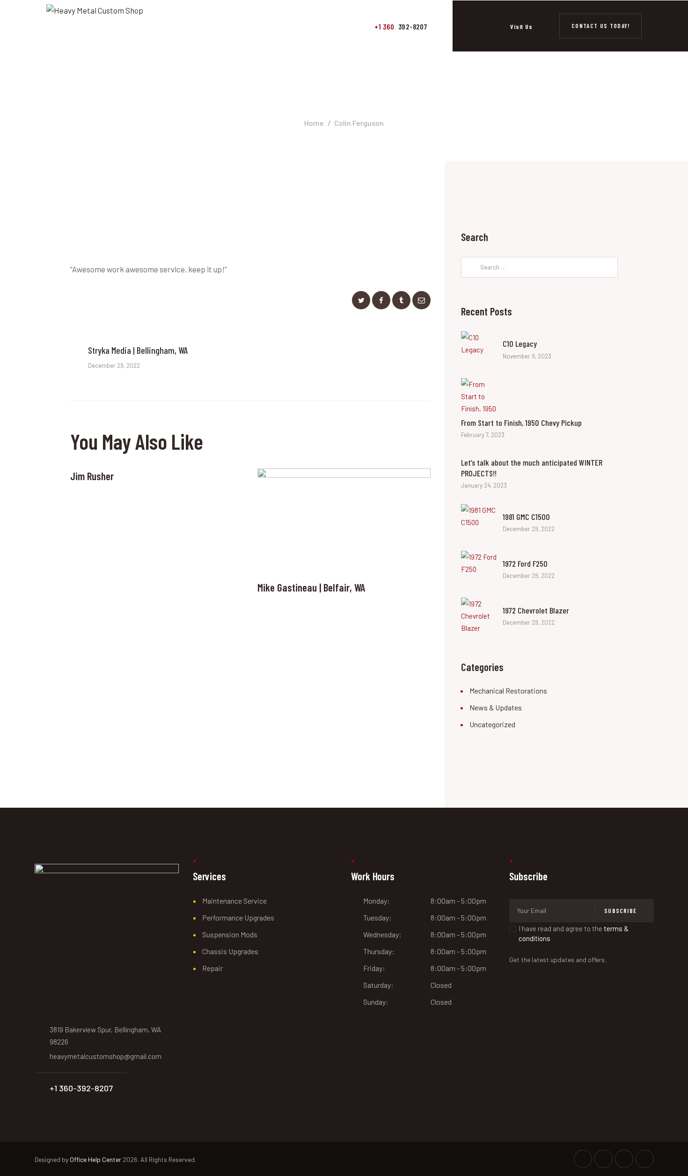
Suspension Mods (229, 934)
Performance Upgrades (238, 917)
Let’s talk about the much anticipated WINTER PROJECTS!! (531, 467)
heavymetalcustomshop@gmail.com (105, 1056)
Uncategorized (492, 724)
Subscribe (620, 910)
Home (314, 122)
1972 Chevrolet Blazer (536, 610)
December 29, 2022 (529, 529)
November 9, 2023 (527, 356)
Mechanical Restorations (508, 690)
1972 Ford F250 (525, 563)
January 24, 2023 (484, 485)
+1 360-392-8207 (81, 1088)
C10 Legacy (520, 343)
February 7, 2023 (483, 434)
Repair (212, 968)
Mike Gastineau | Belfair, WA (311, 587)
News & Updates (495, 707)
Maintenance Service (234, 900)
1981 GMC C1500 (526, 516)
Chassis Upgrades (230, 951)
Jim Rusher (92, 476)
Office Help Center (95, 1159)
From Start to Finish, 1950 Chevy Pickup (521, 422)
